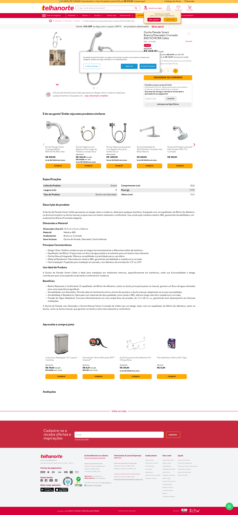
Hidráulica (58, 21)
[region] (120, 62)
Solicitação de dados (184, 469)
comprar (58, 166)
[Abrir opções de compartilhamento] (48, 94)
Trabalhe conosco (150, 478)
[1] (93, 88)
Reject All (129, 66)
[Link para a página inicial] (50, 21)
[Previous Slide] (44, 144)
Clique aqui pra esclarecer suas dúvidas (94, 458)
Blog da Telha (167, 463)
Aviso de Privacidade (82, 439)
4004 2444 (88, 476)
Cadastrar (173, 435)
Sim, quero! (154, 19)
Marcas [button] (85, 15)
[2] (96, 88)
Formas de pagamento (185, 463)
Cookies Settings (91, 66)
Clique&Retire (167, 466)
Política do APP (182, 475)
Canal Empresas (168, 490)
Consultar (170, 98)
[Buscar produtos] (136, 8)
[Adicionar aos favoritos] (189, 34)
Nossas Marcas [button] (125, 15)
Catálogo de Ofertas (169, 496)
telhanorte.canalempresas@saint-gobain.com (128, 479)
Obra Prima (166, 472)
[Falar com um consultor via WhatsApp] (229, 506)
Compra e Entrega (183, 460)
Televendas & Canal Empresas (127, 456)
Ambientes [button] (71, 15)
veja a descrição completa (96, 96)
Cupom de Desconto (169, 481)
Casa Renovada (167, 484)
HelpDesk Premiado (169, 469)
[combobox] (107, 8)
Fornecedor (148, 469)
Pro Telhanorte (149, 466)
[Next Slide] (194, 144)
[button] (54, 15)
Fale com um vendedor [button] (184, 15)
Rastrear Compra (168, 487)
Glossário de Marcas (169, 475)
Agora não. (170, 19)
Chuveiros (68, 21)
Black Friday (166, 478)
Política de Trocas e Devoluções (188, 466)
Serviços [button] (97, 15)
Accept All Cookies (148, 66)
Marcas (165, 493)
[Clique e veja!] (188, 42)
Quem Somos (149, 460)
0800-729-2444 (89, 478)
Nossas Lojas (111, 15)
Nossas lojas (149, 472)
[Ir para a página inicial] (58, 8)
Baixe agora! (158, 27)
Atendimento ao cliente (152, 475)
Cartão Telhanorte (168, 460)
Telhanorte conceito (151, 463)
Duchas (77, 21)
